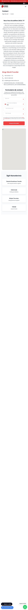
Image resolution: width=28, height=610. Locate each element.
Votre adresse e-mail (9, 108)
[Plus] (25, 6)
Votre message (8, 113)
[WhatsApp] (3, 3)
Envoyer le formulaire (14, 123)
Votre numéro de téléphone (12, 103)
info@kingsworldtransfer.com (11, 80)
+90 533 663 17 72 (8, 75)
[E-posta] (1, 3)
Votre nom (7, 98)
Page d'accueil (5, 14)
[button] (5, 104)
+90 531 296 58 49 (8, 78)
